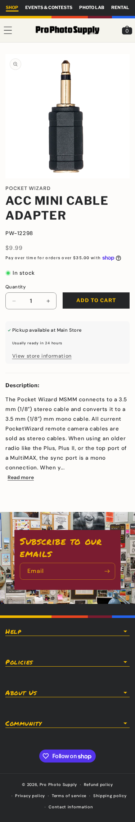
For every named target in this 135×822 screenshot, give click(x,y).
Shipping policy (110, 795)
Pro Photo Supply (58, 784)
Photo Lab (91, 7)
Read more (21, 477)
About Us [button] (21, 692)
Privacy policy (30, 795)
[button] (8, 30)
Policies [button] (19, 662)
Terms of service (69, 795)
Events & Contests (48, 7)
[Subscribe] (107, 571)
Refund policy (98, 784)
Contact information (71, 806)
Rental (120, 7)
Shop (12, 7)
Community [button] (23, 723)
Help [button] (13, 631)
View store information (42, 356)
